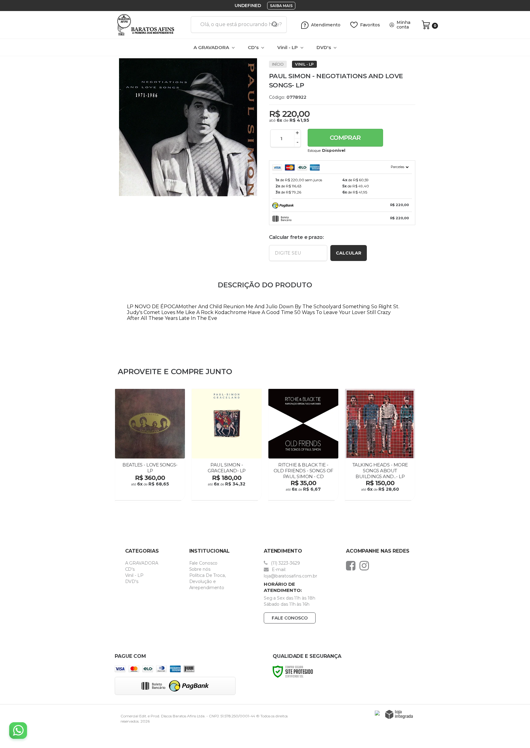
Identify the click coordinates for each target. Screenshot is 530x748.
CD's (130, 569)
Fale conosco (290, 618)
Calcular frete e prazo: (296, 237)
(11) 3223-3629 (285, 563)
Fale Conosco (203, 563)
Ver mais (150, 493)
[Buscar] (272, 24)
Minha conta (403, 24)
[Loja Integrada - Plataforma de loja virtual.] (399, 714)
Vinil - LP (304, 64)
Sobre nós (199, 569)
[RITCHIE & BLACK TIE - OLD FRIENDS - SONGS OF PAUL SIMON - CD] (303, 445)
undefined (248, 5)
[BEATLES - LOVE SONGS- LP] (150, 445)
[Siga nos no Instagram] (365, 565)
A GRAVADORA (141, 563)
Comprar (345, 137)
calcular (348, 253)
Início (278, 64)
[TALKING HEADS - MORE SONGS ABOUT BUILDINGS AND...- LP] (380, 445)
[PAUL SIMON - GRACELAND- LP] (227, 445)
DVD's (132, 581)
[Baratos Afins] (150, 25)
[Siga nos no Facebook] (352, 565)
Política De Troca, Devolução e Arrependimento (207, 581)
